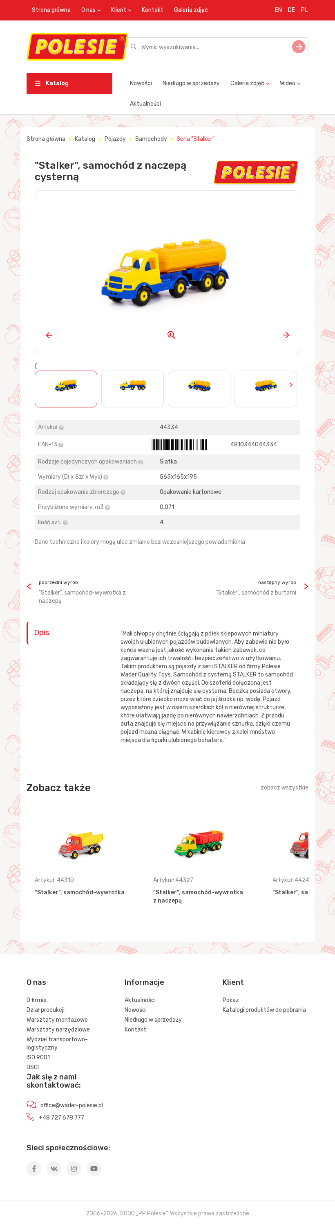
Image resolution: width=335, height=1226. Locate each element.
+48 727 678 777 (61, 1117)
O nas (88, 10)
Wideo (287, 83)
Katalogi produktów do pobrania (264, 1010)
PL (304, 10)
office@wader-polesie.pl (71, 1105)
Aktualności (145, 103)
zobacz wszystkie (284, 787)
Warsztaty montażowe (57, 1019)
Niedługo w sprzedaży (191, 83)
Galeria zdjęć (191, 10)
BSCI (33, 1067)
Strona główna (51, 10)
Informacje (144, 982)
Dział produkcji (46, 1010)
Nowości (141, 83)
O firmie (37, 1000)
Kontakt (152, 10)
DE (291, 10)
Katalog (57, 83)
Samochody (151, 139)
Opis (41, 632)
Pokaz (231, 1000)
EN (278, 10)
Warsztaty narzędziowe (58, 1029)
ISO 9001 (38, 1057)
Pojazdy (115, 139)
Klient (118, 10)
